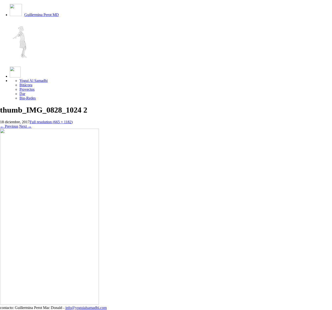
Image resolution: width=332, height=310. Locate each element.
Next (25, 126)
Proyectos (27, 89)
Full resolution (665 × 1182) (51, 122)
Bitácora (25, 85)
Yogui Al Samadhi (33, 81)
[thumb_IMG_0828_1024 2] (49, 303)
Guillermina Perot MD (41, 15)
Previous (9, 126)
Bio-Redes (27, 98)
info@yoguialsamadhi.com (86, 308)
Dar (22, 94)
